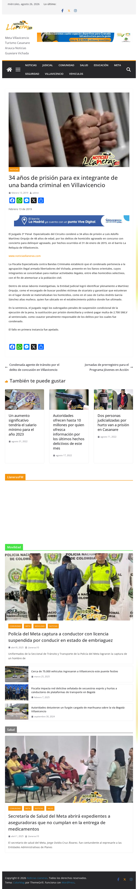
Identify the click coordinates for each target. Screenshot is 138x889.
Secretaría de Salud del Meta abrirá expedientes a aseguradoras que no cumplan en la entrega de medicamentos (59, 822)
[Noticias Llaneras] (9, 69)
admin (36, 192)
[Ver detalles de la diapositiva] (85, 37)
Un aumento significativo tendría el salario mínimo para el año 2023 (22, 425)
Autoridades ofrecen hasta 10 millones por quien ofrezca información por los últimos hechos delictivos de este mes (68, 432)
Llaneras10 (33, 647)
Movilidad (40, 626)
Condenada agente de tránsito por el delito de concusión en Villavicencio (34, 367)
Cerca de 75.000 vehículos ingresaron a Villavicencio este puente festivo (74, 671)
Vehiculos (76, 73)
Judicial (47, 65)
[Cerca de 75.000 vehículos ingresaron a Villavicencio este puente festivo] (16, 674)
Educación (101, 65)
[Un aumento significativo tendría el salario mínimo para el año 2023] (24, 392)
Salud (84, 65)
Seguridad (32, 73)
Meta (117, 65)
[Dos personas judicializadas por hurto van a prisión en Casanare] (113, 392)
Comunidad (66, 65)
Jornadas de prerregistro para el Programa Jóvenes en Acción (107, 367)
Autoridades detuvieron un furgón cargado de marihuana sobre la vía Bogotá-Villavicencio (78, 709)
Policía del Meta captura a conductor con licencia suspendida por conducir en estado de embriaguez (60, 637)
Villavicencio (54, 73)
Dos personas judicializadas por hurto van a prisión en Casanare (113, 422)
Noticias (31, 65)
